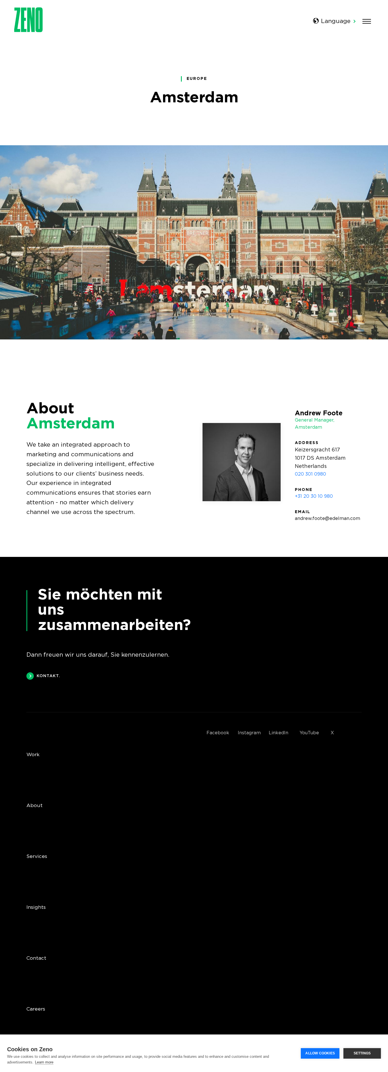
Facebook (217, 733)
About (34, 805)
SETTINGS (362, 1053)
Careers (35, 1009)
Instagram (249, 733)
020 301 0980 (310, 474)
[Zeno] (28, 30)
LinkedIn (278, 733)
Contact (36, 958)
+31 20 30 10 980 (314, 496)
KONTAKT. (48, 676)
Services (36, 856)
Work (32, 754)
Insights (36, 907)
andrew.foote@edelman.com (327, 519)
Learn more (44, 1062)
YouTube (309, 733)
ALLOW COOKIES (320, 1053)
